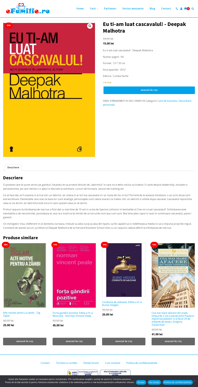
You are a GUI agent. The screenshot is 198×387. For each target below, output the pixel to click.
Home (80, 8)
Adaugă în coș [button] (24, 341)
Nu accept (154, 382)
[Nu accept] (194, 381)
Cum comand (112, 363)
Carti (93, 8)
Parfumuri (110, 8)
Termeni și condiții (66, 363)
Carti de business (167, 101)
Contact (166, 8)
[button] (90, 26)
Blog (152, 8)
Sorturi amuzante (133, 8)
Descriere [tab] (13, 167)
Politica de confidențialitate (141, 363)
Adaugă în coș (149, 90)
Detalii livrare (91, 363)
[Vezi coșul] (187, 9)
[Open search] (193, 8)
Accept (141, 382)
